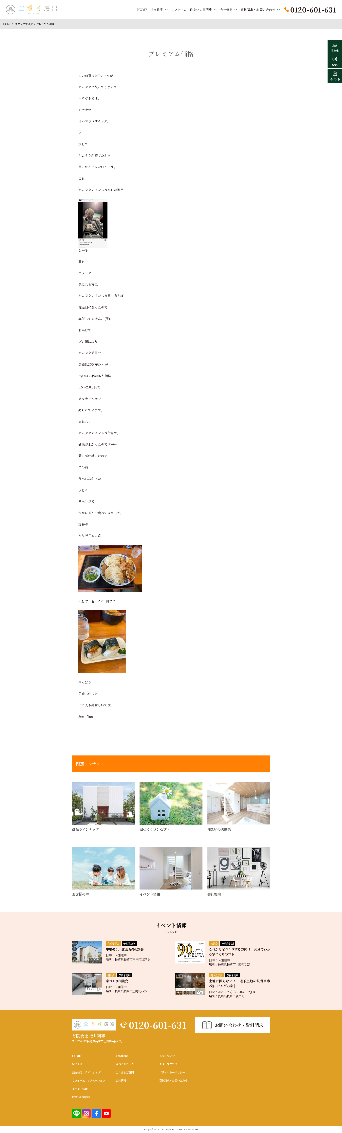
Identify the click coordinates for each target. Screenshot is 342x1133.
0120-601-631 (157, 1024)
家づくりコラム (125, 1064)
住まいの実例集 (201, 9)
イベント (335, 79)
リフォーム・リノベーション (88, 1080)
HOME (142, 9)
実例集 (335, 51)
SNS (334, 65)
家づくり (77, 1064)
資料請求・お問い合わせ (257, 9)
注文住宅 (156, 9)
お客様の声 (122, 1056)
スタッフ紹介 (167, 1056)
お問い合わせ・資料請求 (239, 1025)
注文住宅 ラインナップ (86, 1072)
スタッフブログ (24, 24)
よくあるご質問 (125, 1072)
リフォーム (179, 9)
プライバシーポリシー (172, 1072)
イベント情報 (79, 1089)
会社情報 (226, 9)
